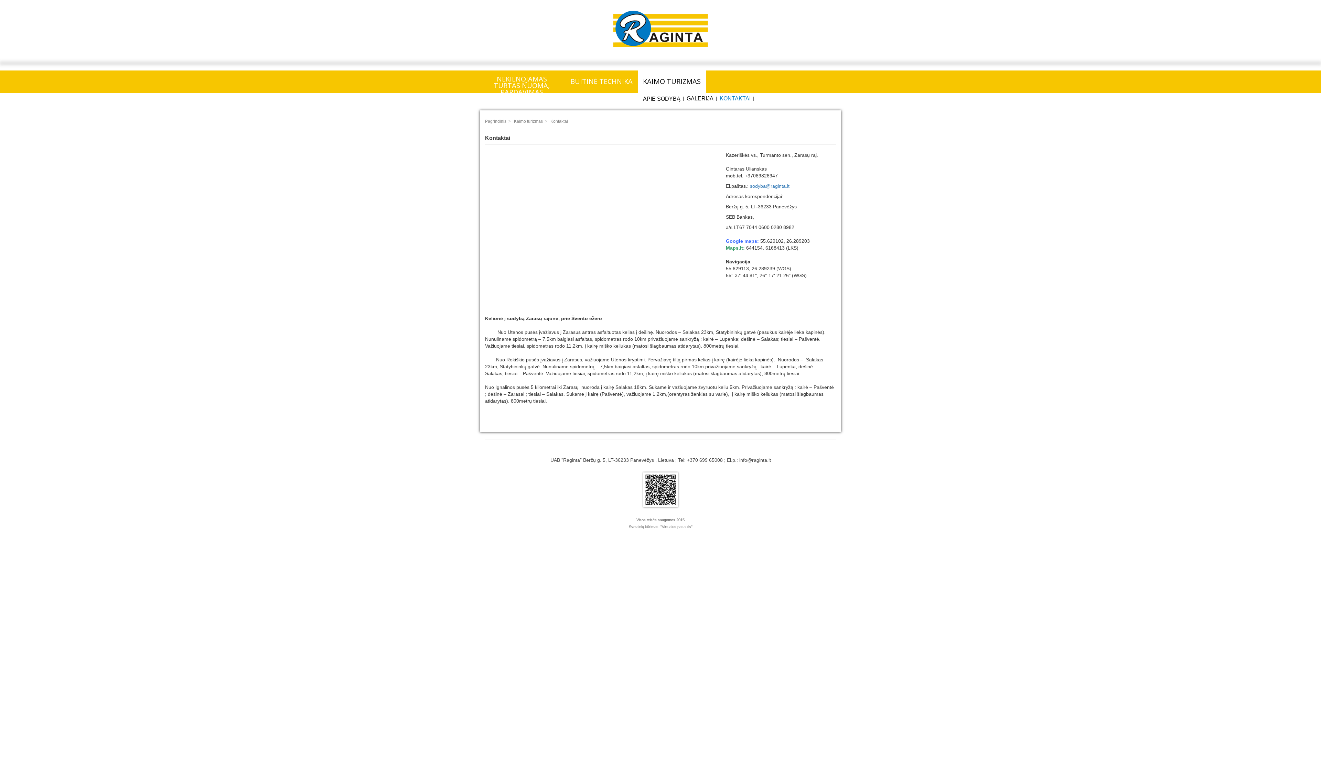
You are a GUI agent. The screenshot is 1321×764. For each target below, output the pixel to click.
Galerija (700, 98)
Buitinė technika (601, 81)
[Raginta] (660, 29)
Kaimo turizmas (672, 81)
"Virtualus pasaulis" (676, 527)
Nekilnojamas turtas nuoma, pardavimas (522, 83)
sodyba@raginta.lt (770, 186)
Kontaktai (735, 98)
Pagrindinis (495, 121)
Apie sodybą (661, 99)
